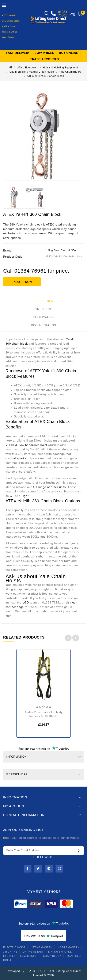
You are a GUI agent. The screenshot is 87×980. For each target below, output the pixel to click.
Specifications (43, 317)
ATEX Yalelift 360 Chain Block (45, 76)
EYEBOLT (9, 955)
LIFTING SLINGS (32, 951)
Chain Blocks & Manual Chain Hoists (32, 71)
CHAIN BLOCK (52, 955)
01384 (62, 12)
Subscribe (80, 850)
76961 (62, 15)
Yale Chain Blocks (70, 71)
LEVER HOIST (29, 955)
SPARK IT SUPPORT (40, 971)
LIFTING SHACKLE (60, 951)
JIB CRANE (10, 951)
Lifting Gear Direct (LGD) (60, 250)
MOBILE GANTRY (68, 947)
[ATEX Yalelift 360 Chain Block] (43, 135)
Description (43, 301)
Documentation (43, 325)
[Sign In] (72, 13)
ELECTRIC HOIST (14, 947)
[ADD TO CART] (23, 665)
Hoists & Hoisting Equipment (60, 67)
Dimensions (43, 309)
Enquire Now (22, 282)
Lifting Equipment (27, 67)
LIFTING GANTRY (41, 947)
